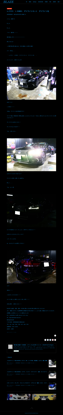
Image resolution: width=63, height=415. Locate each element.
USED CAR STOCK (40, 1)
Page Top (31, 408)
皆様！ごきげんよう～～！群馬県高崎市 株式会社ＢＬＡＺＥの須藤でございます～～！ (21, 362)
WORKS (30, 1)
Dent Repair (34, 1)
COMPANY (54, 1)
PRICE (50, 1)
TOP (26, 1)
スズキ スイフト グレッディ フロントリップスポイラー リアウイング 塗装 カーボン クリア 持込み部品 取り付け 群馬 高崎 (34, 382)
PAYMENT (46, 1)
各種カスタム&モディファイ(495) (11, 332)
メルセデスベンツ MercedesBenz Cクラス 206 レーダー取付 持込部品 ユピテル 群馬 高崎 (27, 360)
